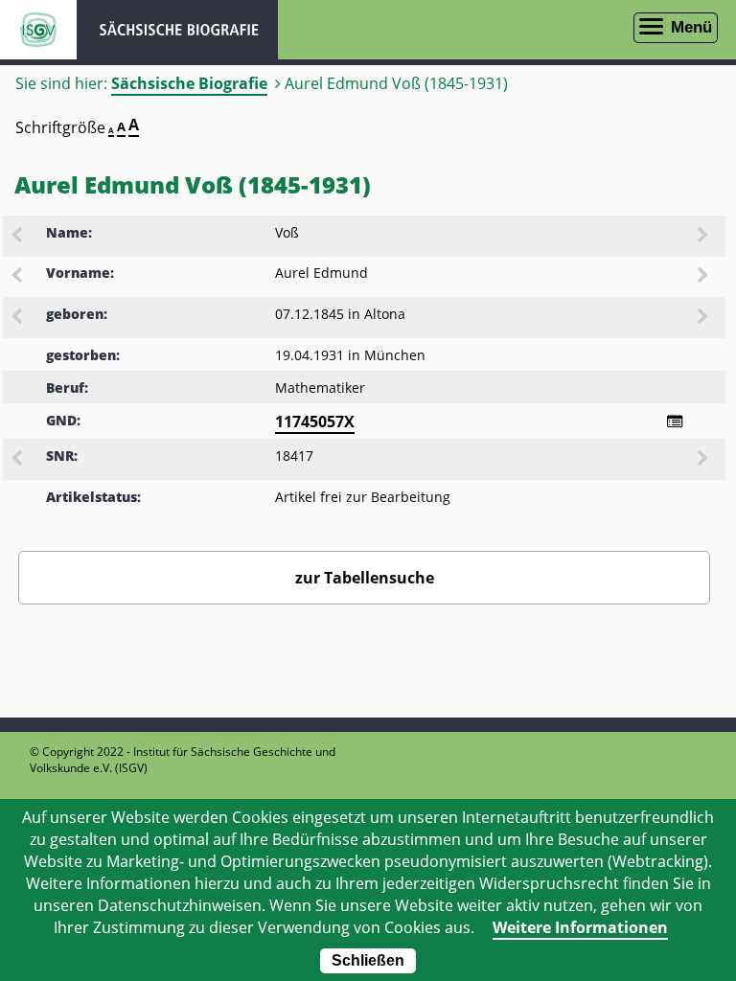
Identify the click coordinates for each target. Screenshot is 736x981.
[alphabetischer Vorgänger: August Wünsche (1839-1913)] (18, 276)
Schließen (368, 960)
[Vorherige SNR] (18, 459)
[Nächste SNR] (704, 459)
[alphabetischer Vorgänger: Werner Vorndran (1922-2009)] (18, 236)
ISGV (38, 29)
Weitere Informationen (580, 927)
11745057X (315, 421)
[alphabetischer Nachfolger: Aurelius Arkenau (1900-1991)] (704, 276)
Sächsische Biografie (189, 83)
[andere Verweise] (674, 421)
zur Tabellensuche (364, 577)
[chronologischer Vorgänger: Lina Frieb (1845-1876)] (18, 318)
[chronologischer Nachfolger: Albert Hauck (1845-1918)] (704, 318)
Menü (691, 27)
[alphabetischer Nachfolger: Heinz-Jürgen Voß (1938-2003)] (704, 236)
